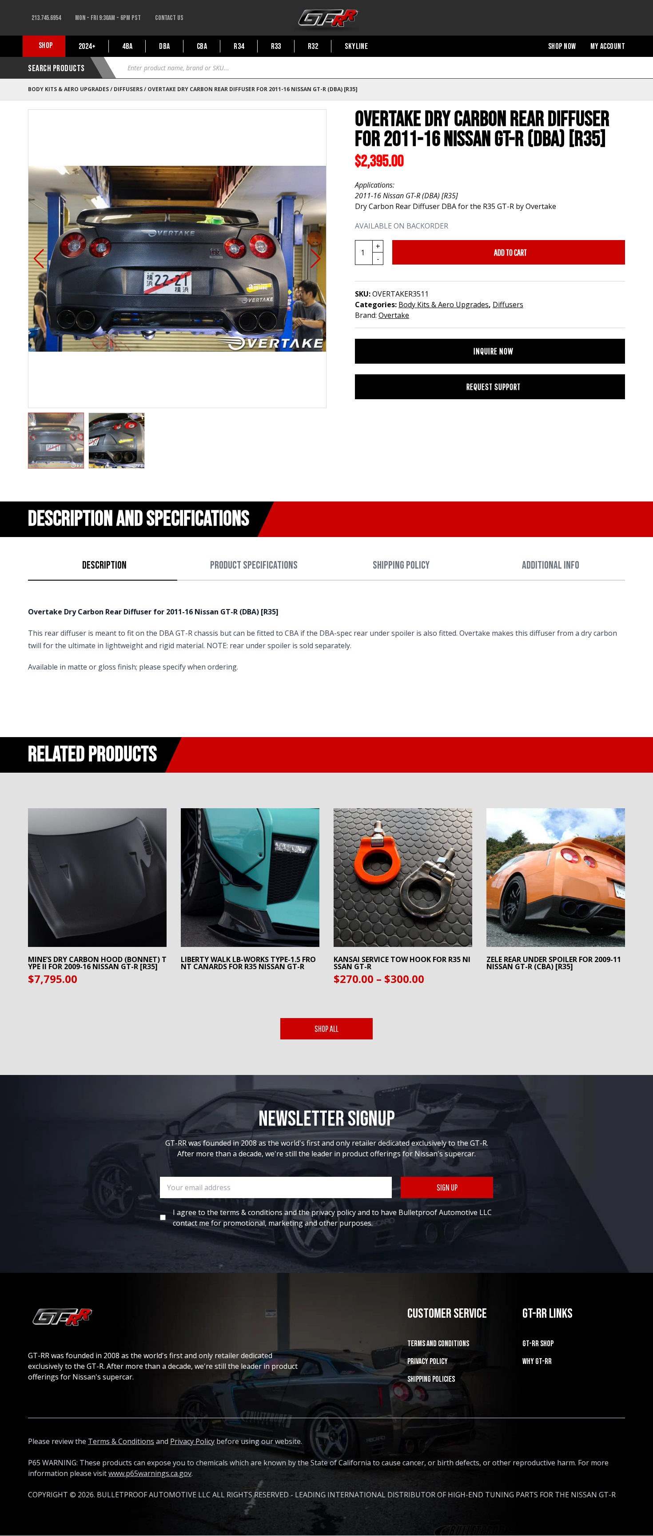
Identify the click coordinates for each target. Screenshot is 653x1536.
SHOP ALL (326, 1028)
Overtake (393, 315)
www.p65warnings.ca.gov (149, 1473)
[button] (39, 259)
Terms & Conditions (121, 1441)
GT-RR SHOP (537, 1343)
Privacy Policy (427, 1361)
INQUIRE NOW (494, 351)
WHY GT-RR (537, 1361)
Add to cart (510, 252)
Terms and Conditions (438, 1343)
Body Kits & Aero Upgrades (68, 89)
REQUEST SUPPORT (493, 386)
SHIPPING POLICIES (431, 1379)
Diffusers (128, 89)
